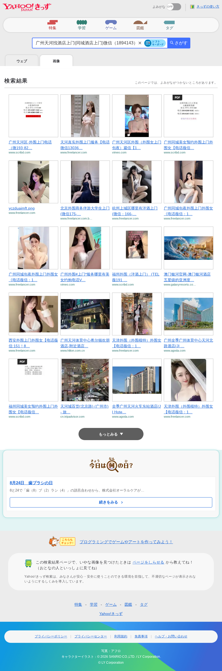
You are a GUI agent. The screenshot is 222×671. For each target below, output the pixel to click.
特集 (78, 604)
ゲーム (111, 604)
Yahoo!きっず (111, 613)
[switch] (154, 5)
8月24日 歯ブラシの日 (31, 482)
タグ (144, 604)
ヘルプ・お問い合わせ (171, 636)
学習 (93, 604)
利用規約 (120, 636)
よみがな (158, 7)
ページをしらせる (149, 562)
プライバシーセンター (90, 636)
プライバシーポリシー (51, 636)
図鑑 (128, 604)
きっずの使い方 (208, 6)
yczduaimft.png (22, 208)
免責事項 (141, 636)
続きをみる (108, 502)
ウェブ (22, 61)
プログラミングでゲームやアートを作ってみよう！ (126, 541)
